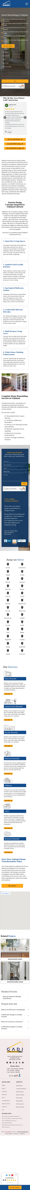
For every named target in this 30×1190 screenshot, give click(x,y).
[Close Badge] (16, 1174)
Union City (22, 714)
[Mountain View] (22, 660)
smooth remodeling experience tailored (13, 247)
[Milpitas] (22, 689)
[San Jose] (8, 624)
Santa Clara (8, 649)
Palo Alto (8, 664)
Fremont (22, 635)
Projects (4, 1154)
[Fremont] (22, 631)
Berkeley (22, 649)
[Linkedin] (7, 1122)
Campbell (22, 678)
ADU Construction (20, 1164)
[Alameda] (8, 711)
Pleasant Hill (22, 707)
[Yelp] (19, 1122)
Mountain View (22, 664)
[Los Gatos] (8, 667)
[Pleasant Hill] (22, 703)
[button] (26, 4)
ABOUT (4, 1148)
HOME (3, 1145)
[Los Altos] (8, 682)
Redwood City (7, 678)
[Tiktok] (16, 1122)
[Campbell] (22, 675)
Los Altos (8, 685)
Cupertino (22, 700)
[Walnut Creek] (22, 667)
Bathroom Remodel (20, 1155)
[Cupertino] (22, 696)
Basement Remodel (20, 1167)
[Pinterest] (22, 1122)
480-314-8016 (7, 594)
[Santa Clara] (8, 646)
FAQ (3, 1170)
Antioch (22, 685)
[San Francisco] (22, 624)
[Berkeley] (22, 646)
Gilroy (7, 692)
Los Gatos (7, 671)
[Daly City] (8, 653)
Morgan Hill (8, 700)
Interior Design (19, 1158)
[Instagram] (13, 1122)
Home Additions (19, 1161)
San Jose (8, 628)
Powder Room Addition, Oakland (15, 1042)
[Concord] (22, 653)
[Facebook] (10, 1122)
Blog (3, 1158)
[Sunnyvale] (22, 639)
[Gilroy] (8, 689)
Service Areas (6, 1164)
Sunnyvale (22, 642)
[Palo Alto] (8, 660)
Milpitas (22, 692)
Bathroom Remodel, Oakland (15, 1019)
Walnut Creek (22, 671)
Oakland (8, 635)
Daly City (8, 656)
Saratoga (8, 707)
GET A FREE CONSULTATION (11, 560)
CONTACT (4, 1167)
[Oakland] (8, 631)
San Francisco (22, 628)
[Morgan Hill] (8, 696)
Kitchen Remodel (19, 1152)
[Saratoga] (8, 703)
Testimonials (6, 1161)
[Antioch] (22, 682)
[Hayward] (8, 639)
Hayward (8, 642)
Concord (22, 656)
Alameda (8, 714)
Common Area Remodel (21, 1149)
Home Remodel (19, 1145)
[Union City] (22, 711)
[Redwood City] (8, 675)
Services (4, 1151)
